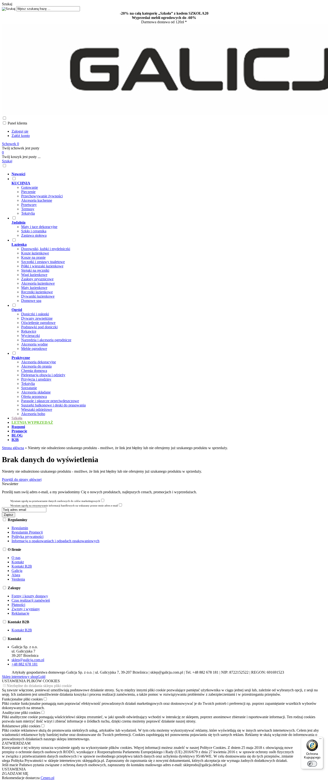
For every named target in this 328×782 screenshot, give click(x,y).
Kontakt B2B (22, 566)
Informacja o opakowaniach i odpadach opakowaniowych (55, 541)
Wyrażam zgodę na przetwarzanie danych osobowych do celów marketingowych (55, 501)
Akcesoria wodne (34, 344)
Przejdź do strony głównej (22, 479)
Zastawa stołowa (34, 235)
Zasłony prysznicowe (37, 279)
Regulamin (20, 528)
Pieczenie (28, 192)
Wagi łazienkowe (34, 275)
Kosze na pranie (33, 257)
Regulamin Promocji (27, 532)
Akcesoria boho (33, 414)
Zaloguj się (20, 131)
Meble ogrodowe (34, 349)
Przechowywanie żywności (42, 196)
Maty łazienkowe (34, 288)
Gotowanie (29, 187)
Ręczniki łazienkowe (37, 292)
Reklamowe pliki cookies (21, 726)
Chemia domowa (34, 371)
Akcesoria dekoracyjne (38, 362)
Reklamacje (20, 613)
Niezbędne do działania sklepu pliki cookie (39, 686)
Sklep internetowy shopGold (23, 677)
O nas (16, 558)
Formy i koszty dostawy (30, 596)
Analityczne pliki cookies (21, 713)
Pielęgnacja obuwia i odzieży (43, 375)
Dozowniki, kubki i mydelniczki (45, 249)
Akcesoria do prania (36, 366)
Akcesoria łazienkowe (38, 283)
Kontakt (18, 562)
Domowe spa (31, 301)
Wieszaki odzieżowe (36, 409)
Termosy (27, 209)
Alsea (16, 575)
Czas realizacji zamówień (31, 600)
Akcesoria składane (36, 392)
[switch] (312, 764)
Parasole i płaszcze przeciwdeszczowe (50, 401)
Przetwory (29, 205)
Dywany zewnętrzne (37, 318)
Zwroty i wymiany (26, 609)
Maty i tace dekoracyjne (39, 227)
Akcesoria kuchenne (36, 200)
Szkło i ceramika (33, 231)
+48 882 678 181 (25, 664)
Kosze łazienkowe (35, 253)
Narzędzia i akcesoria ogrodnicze (46, 340)
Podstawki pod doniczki (39, 327)
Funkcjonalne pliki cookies (22, 699)
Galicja (17, 571)
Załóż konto (21, 136)
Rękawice (28, 331)
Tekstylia (28, 213)
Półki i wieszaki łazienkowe (42, 266)
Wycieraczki (30, 336)
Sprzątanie (29, 388)
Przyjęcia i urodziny (36, 379)
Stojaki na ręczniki (35, 270)
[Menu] (320, 740)
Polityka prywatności (27, 537)
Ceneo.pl (47, 778)
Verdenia (18, 579)
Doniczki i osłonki (35, 314)
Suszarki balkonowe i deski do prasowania (53, 405)
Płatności (18, 605)
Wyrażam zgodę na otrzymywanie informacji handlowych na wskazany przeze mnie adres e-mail (64, 505)
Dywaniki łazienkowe (38, 296)
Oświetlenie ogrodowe (38, 323)
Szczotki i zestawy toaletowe (43, 262)
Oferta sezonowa (34, 396)
